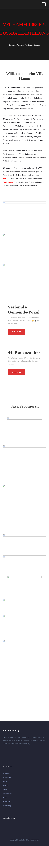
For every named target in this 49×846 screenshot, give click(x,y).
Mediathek (7, 802)
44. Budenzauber (24, 352)
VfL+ (5, 781)
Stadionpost (7, 777)
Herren (5, 790)
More (5, 798)
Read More (16, 332)
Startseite (6, 773)
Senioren (6, 785)
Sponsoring (7, 806)
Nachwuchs (7, 794)
